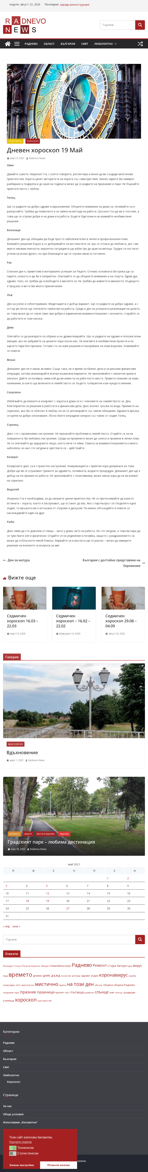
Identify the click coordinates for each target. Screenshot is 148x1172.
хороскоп (26, 999)
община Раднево (124, 985)
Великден (8, 966)
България (68, 44)
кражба (132, 975)
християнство (44, 1000)
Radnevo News (37, 158)
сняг (111, 992)
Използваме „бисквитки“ (20, 1122)
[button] (115, 44)
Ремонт (100, 965)
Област (49, 44)
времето (20, 974)
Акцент (28, 834)
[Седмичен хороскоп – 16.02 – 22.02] (74, 589)
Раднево (31, 44)
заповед (76, 975)
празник (28, 992)
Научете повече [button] (20, 1142)
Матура (45, 966)
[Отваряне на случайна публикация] (140, 43)
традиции (129, 992)
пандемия (8, 992)
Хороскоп (32, 141)
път (67, 992)
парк (16, 992)
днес (46, 975)
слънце (101, 992)
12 (47, 893)
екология (66, 975)
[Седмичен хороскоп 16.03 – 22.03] (24, 589)
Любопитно (103, 44)
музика (62, 985)
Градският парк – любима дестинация (51, 842)
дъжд (55, 975)
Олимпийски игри (60, 966)
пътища (77, 992)
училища (8, 1000)
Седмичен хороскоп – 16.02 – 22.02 (73, 620)
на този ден (80, 984)
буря (129, 966)
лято (18, 985)
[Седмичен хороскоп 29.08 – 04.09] (123, 589)
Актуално (14, 834)
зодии (94, 975)
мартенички (27, 985)
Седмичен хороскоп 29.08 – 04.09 (121, 620)
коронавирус (113, 975)
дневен (37, 975)
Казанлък (35, 966)
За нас (7, 1106)
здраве (85, 975)
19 (47, 901)
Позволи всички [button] (58, 1165)
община (108, 985)
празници (46, 992)
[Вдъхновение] (74, 700)
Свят (84, 44)
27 (67, 908)
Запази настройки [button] (21, 1165)
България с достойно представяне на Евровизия (111, 563)
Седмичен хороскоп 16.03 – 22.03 (22, 620)
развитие (89, 992)
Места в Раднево (46, 834)
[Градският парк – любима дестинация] (74, 779)
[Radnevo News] (7, 43)
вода (5, 975)
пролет (59, 992)
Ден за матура (19, 560)
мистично (46, 984)
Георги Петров (22, 966)
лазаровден (9, 985)
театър (118, 992)
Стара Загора (117, 966)
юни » (16, 926)
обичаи (98, 985)
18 (27, 901)
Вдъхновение (15, 744)
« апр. (6, 926)
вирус (137, 965)
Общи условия (13, 1114)
